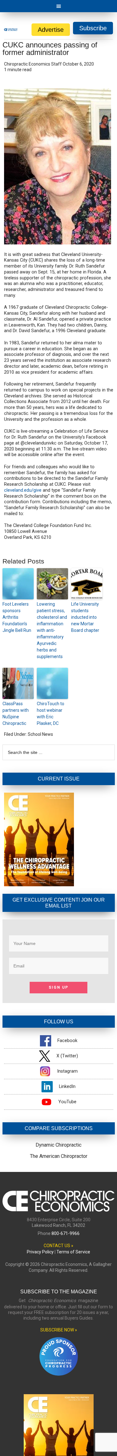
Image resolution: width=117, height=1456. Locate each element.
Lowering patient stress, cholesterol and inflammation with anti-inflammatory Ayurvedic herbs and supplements (52, 630)
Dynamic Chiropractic (58, 1145)
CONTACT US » (58, 1245)
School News (40, 734)
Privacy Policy (40, 1251)
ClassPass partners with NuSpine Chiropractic (15, 713)
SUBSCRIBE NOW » (58, 1329)
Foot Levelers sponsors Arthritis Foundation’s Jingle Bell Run (16, 617)
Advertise (51, 29)
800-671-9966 (65, 1233)
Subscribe (93, 28)
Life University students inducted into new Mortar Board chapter (85, 617)
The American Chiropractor (58, 1156)
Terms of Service (73, 1251)
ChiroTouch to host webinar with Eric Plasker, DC (50, 713)
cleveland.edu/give (22, 490)
